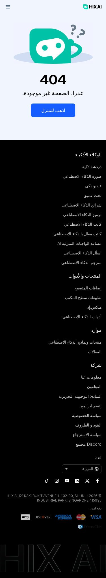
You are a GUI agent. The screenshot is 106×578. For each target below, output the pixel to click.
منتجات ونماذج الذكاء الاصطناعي (74, 342)
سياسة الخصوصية (86, 415)
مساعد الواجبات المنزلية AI (79, 243)
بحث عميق (92, 195)
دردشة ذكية (91, 166)
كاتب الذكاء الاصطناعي (82, 224)
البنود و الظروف (88, 425)
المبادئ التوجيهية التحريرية (80, 396)
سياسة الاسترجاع (87, 434)
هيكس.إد (94, 307)
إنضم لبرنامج (91, 405)
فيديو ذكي (93, 185)
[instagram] (56, 480)
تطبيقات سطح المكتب (83, 297)
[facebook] (97, 480)
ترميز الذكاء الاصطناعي (82, 214)
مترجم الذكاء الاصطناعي (81, 262)
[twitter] (87, 480)
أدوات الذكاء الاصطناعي (81, 316)
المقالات (94, 351)
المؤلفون (94, 386)
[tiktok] (46, 480)
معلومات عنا (91, 377)
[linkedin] (77, 480)
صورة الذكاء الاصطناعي (82, 176)
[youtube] (67, 480)
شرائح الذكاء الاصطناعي (81, 205)
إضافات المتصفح (87, 287)
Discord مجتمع (88, 444)
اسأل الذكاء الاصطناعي (82, 252)
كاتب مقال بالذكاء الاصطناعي (77, 233)
